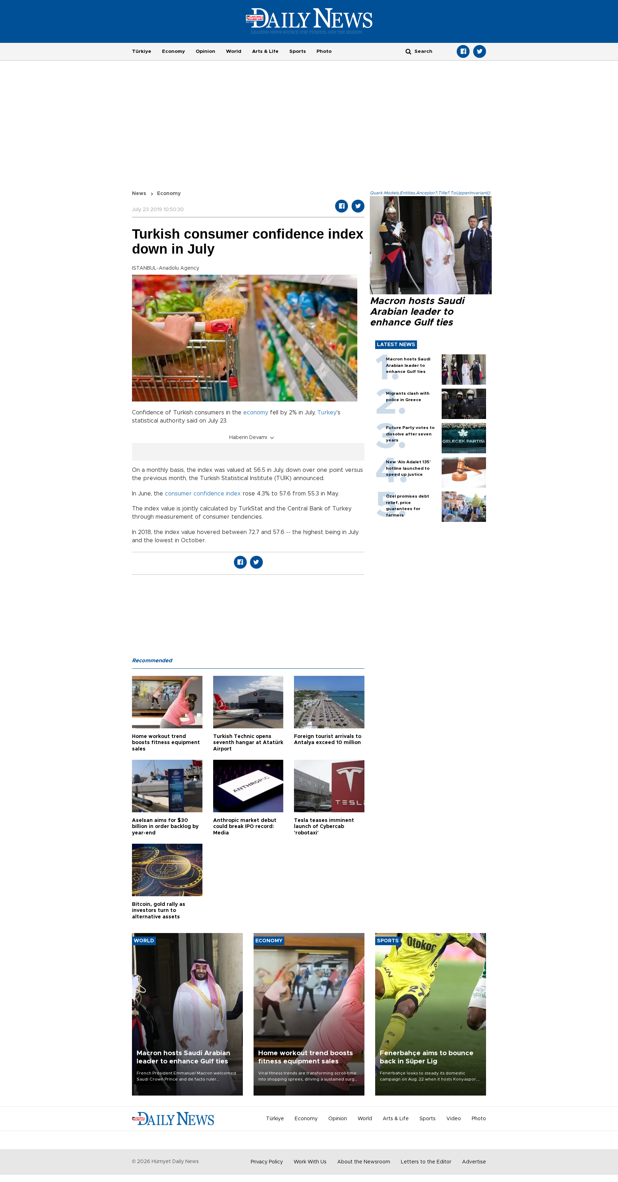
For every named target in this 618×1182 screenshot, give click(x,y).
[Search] (408, 51)
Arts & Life (265, 51)
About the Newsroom (363, 1161)
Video (453, 1118)
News (139, 193)
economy (255, 412)
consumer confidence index (203, 494)
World (233, 51)
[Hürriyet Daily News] (309, 20)
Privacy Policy (267, 1161)
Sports (297, 51)
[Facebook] (463, 51)
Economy (173, 51)
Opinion (205, 51)
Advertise (474, 1161)
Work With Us (310, 1161)
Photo (324, 51)
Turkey (327, 412)
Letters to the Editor (426, 1161)
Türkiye (141, 51)
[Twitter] (479, 51)
